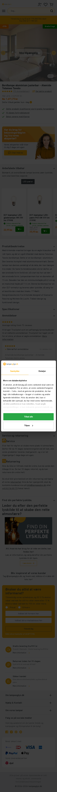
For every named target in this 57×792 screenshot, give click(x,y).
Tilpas (27, 425)
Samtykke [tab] (14, 371)
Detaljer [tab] (42, 371)
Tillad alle (28, 417)
